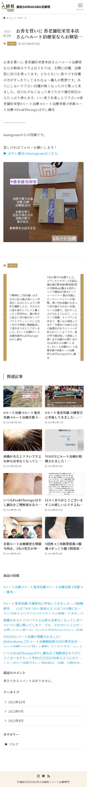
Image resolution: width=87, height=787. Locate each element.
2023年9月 (16, 711)
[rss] (48, 776)
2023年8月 (16, 720)
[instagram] (38, 776)
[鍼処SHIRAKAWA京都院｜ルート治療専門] (27, 7)
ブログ (11, 43)
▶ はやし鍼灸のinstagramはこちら (30, 153)
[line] (43, 776)
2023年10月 (16, 702)
